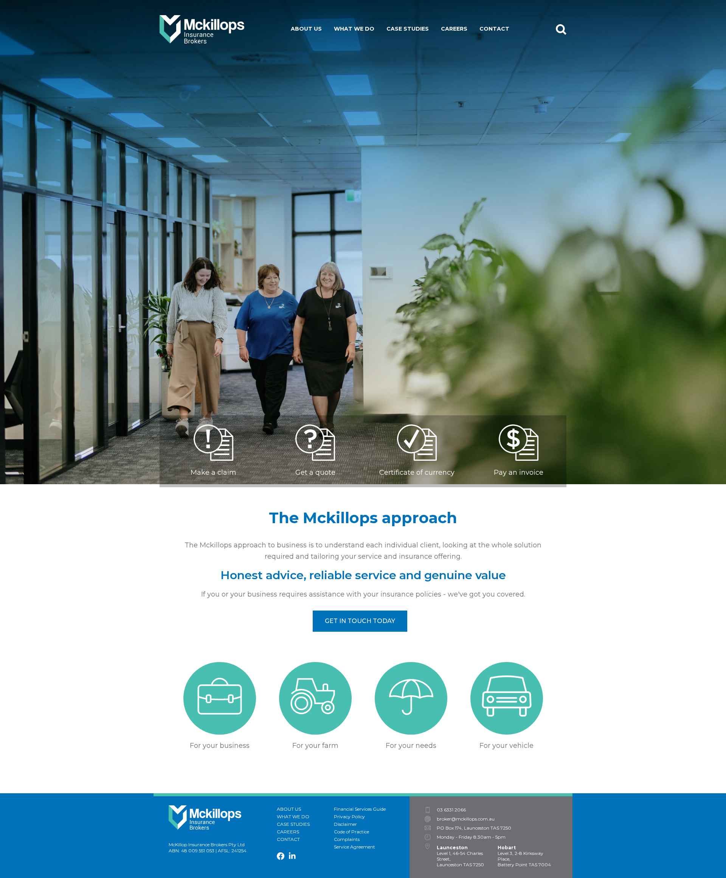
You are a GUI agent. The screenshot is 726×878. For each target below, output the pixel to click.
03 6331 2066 (451, 810)
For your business (369, 46)
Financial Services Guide (360, 809)
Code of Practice (351, 831)
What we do (354, 28)
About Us (306, 28)
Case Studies (407, 28)
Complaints (347, 839)
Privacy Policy (349, 816)
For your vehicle (367, 80)
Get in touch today (360, 621)
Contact (494, 28)
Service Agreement (354, 847)
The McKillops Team (328, 46)
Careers (454, 28)
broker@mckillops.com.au (466, 819)
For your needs (364, 68)
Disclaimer (345, 824)
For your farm (363, 57)
